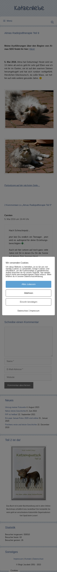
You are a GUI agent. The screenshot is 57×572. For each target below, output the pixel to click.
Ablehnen (28, 293)
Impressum (34, 311)
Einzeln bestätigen (28, 302)
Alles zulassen (29, 284)
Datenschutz (23, 311)
